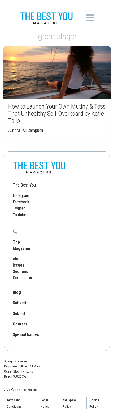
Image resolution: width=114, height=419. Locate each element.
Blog (17, 292)
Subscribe (22, 302)
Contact (20, 324)
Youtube (19, 214)
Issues (18, 265)
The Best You (24, 185)
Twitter (19, 208)
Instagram (21, 195)
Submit (19, 313)
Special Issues (26, 334)
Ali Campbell (33, 130)
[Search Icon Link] (15, 231)
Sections (20, 271)
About (18, 258)
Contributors (24, 277)
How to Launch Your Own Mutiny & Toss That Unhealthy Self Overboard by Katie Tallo (57, 113)
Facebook (21, 201)
